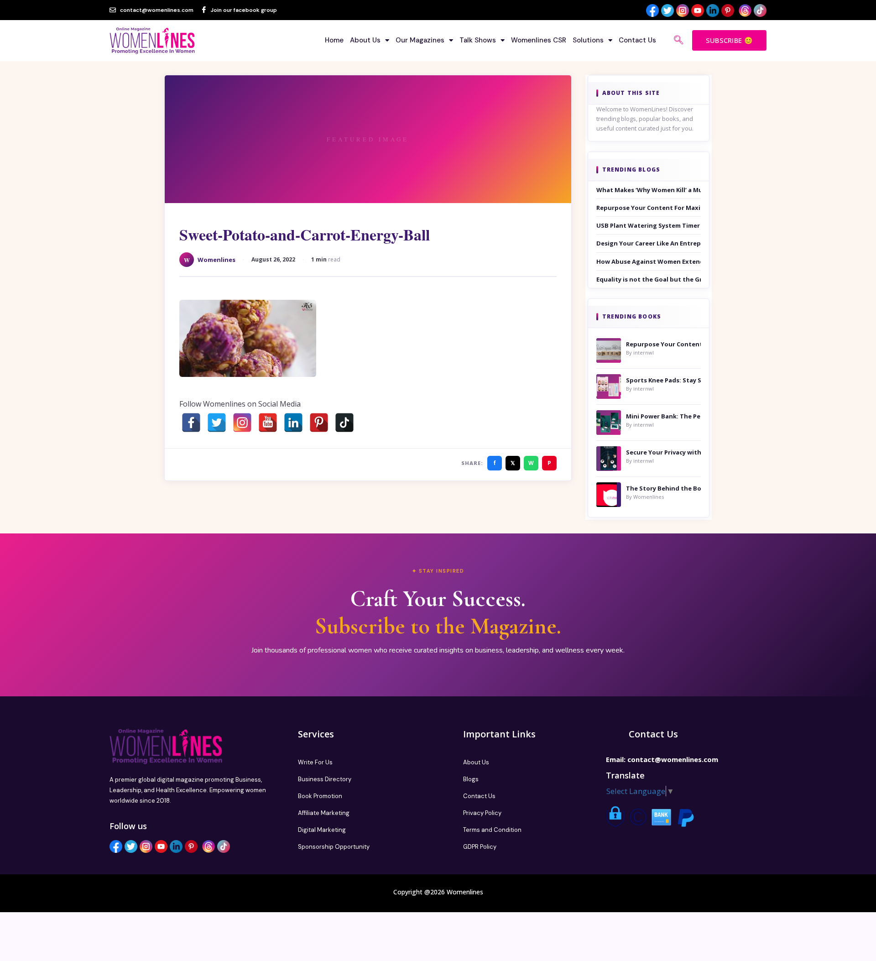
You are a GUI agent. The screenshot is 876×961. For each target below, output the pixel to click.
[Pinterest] (318, 422)
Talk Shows (477, 40)
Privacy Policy (482, 813)
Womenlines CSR (538, 40)
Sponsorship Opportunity (334, 847)
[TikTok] (344, 422)
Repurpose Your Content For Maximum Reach (648, 208)
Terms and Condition (492, 830)
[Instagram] (242, 422)
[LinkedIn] (293, 422)
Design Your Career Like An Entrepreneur (648, 243)
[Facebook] (191, 422)
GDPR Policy (479, 847)
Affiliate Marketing (323, 813)
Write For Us (315, 762)
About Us (365, 40)
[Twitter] (216, 422)
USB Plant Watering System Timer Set (648, 225)
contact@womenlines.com (672, 759)
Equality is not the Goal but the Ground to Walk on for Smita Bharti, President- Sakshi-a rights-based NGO (648, 279)
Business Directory (324, 779)
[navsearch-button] (678, 40)
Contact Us (637, 40)
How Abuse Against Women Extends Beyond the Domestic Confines (648, 261)
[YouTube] (267, 422)
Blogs (471, 779)
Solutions (588, 40)
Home (334, 40)
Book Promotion (320, 796)
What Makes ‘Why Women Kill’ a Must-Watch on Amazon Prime (648, 190)
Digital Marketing (322, 830)
